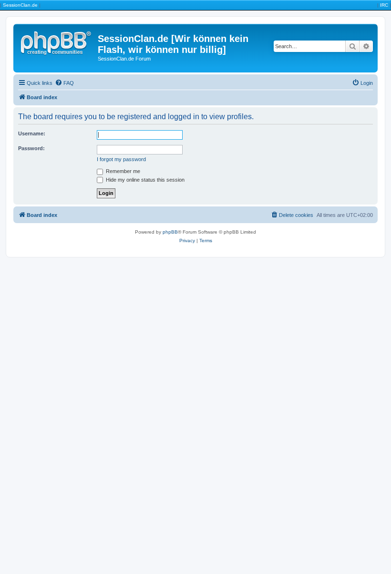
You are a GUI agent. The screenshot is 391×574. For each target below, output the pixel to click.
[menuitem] (64, 83)
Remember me (122, 171)
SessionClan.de (20, 5)
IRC (384, 5)
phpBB (170, 232)
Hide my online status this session (144, 180)
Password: (31, 148)
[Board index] (57, 41)
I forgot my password (121, 159)
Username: (31, 133)
